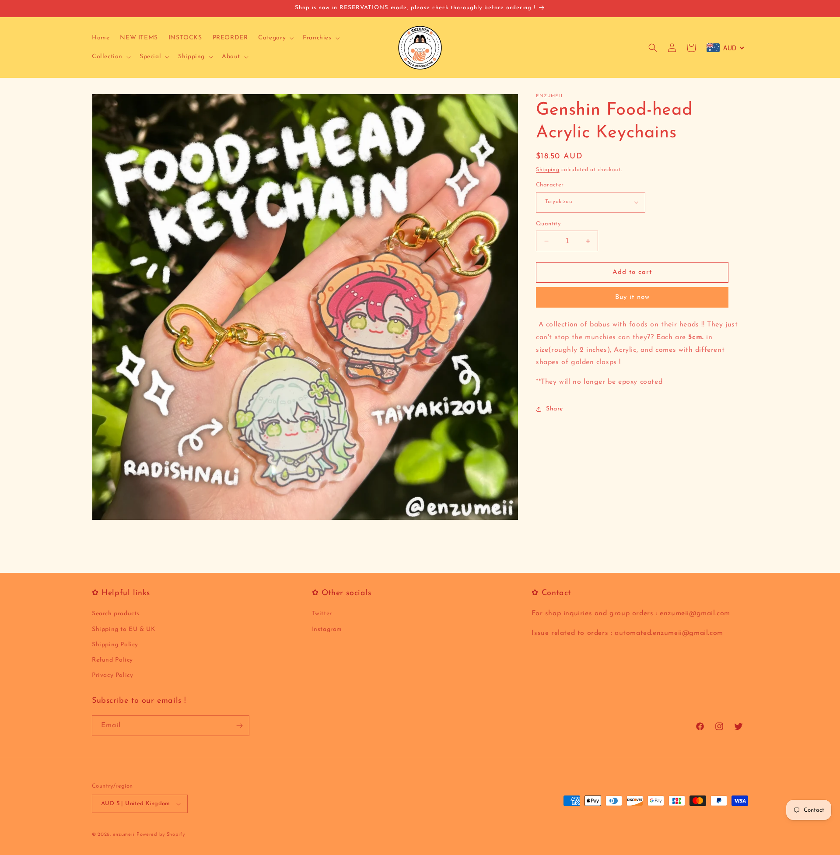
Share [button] (554, 409)
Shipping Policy (115, 644)
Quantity (548, 224)
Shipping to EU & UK (123, 629)
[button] (275, 38)
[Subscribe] (239, 725)
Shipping (548, 169)
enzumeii (124, 834)
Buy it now (632, 297)
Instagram (327, 629)
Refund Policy (112, 660)
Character (550, 185)
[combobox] (726, 47)
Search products (116, 613)
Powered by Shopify (160, 834)
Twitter (322, 613)
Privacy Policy (112, 675)
